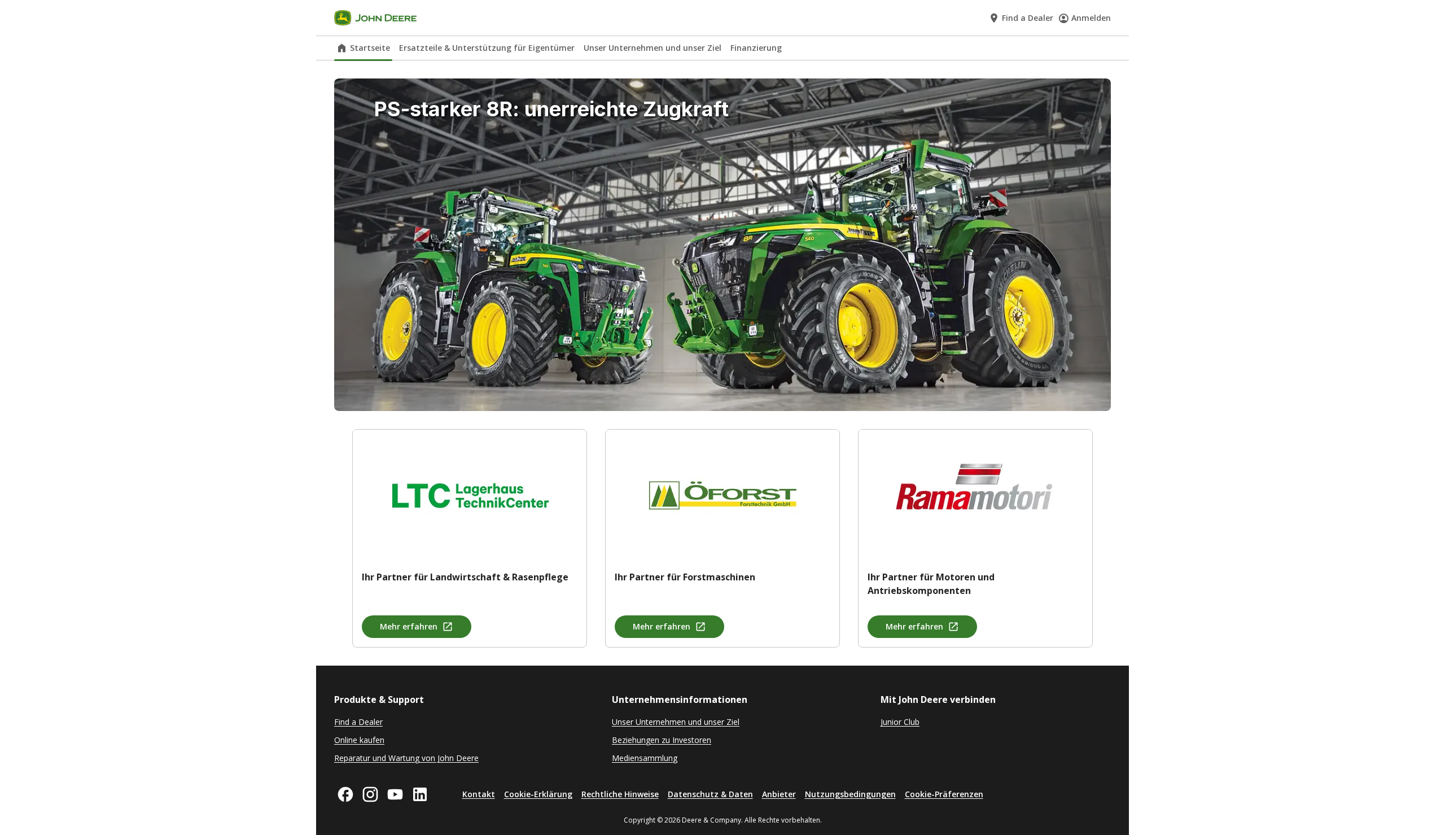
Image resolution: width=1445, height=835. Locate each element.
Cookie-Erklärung (538, 794)
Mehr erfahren (408, 626)
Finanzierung (756, 47)
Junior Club (900, 721)
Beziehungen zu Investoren (661, 740)
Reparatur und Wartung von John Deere (406, 758)
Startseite (370, 47)
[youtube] (395, 794)
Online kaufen (359, 740)
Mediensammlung (644, 758)
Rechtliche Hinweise (620, 794)
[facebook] (345, 794)
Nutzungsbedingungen (850, 794)
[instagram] (370, 794)
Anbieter (779, 794)
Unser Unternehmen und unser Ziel (652, 47)
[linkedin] (420, 794)
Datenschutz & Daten (710, 794)
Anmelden (1091, 17)
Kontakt (478, 794)
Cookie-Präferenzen (944, 794)
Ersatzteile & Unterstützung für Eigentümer (487, 47)
